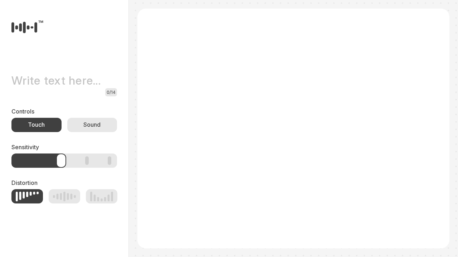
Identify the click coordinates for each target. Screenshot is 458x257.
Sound (92, 124)
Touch (36, 124)
